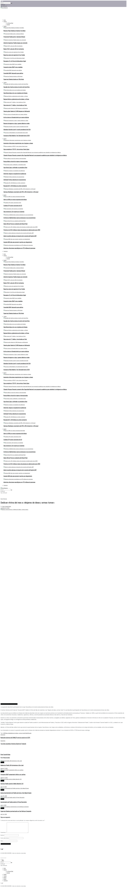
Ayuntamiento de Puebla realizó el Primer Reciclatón (14, 802)
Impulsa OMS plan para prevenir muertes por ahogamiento (18, 242)
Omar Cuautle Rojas (6, 506)
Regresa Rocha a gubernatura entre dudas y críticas (16, 99)
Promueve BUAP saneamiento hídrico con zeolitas (13, 774)
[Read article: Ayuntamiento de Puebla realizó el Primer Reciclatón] (63, 797)
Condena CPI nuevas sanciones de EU (13, 206)
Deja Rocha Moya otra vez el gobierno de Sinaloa (15, 93)
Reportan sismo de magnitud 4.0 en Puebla (14, 55)
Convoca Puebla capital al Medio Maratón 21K (12, 784)
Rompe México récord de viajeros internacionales (16, 161)
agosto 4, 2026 (4, 777)
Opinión (5, 21)
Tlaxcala (29, 733)
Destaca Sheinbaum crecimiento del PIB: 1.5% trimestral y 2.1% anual (21, 192)
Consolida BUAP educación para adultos (13, 73)
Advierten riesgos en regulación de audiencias (15, 174)
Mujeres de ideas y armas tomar (18, 733)
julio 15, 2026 (4, 787)
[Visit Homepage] (4, 7)
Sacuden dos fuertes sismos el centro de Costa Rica (17, 87)
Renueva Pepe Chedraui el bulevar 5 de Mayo (14, 31)
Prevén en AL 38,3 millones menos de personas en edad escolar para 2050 (22, 230)
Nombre (2, 835)
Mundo (5, 195)
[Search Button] (11, 3)
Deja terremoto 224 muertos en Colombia (14, 212)
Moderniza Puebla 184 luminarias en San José (12, 765)
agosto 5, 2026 (4, 768)
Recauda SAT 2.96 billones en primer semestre (15, 186)
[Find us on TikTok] (2, 1)
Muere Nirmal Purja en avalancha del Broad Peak (15, 224)
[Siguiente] (2, 859)
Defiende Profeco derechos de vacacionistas (15, 180)
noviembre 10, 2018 (5, 508)
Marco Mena (8, 733)
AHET (4, 733)
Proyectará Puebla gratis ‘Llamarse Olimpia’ (14, 37)
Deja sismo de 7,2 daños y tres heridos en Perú (15, 105)
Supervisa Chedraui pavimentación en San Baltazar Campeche (16, 811)
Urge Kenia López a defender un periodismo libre (15, 167)
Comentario (3, 832)
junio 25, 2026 (4, 796)
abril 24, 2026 (4, 814)
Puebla (5, 26)
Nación (5, 138)
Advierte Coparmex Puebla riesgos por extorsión (15, 43)
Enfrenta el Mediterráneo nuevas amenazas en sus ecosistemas (19, 218)
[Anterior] (1, 859)
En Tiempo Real (9, 23)
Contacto (6, 251)
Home (2, 499)
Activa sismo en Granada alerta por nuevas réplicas (16, 117)
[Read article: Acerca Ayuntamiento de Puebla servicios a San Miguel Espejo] (63, 788)
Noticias (5, 499)
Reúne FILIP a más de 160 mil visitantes (14, 49)
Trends (5, 82)
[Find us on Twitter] (1, 1)
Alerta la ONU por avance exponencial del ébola (15, 199)
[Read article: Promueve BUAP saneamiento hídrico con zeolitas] (63, 770)
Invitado (8, 24)
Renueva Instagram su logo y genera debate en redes (17, 123)
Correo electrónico (5, 838)
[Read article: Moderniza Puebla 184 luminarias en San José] (63, 761)
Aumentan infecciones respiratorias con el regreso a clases (18, 143)
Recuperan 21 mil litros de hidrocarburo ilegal (15, 61)
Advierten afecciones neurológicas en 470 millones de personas (19, 248)
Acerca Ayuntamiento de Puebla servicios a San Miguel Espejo (16, 793)
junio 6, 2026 (3, 805)
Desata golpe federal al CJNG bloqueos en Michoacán (17, 111)
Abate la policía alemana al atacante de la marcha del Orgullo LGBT (20, 236)
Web (1, 841)
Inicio (5, 20)
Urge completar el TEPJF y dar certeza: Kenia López (16, 149)
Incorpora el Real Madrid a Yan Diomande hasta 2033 (17, 136)
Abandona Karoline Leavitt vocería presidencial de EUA (17, 129)
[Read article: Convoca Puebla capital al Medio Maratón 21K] (63, 779)
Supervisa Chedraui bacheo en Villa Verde (14, 79)
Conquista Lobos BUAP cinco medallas (13, 67)
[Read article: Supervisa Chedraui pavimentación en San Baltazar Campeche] (63, 806)
